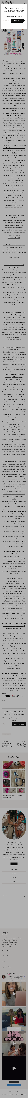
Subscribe (17, 20)
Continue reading (14, 25)
